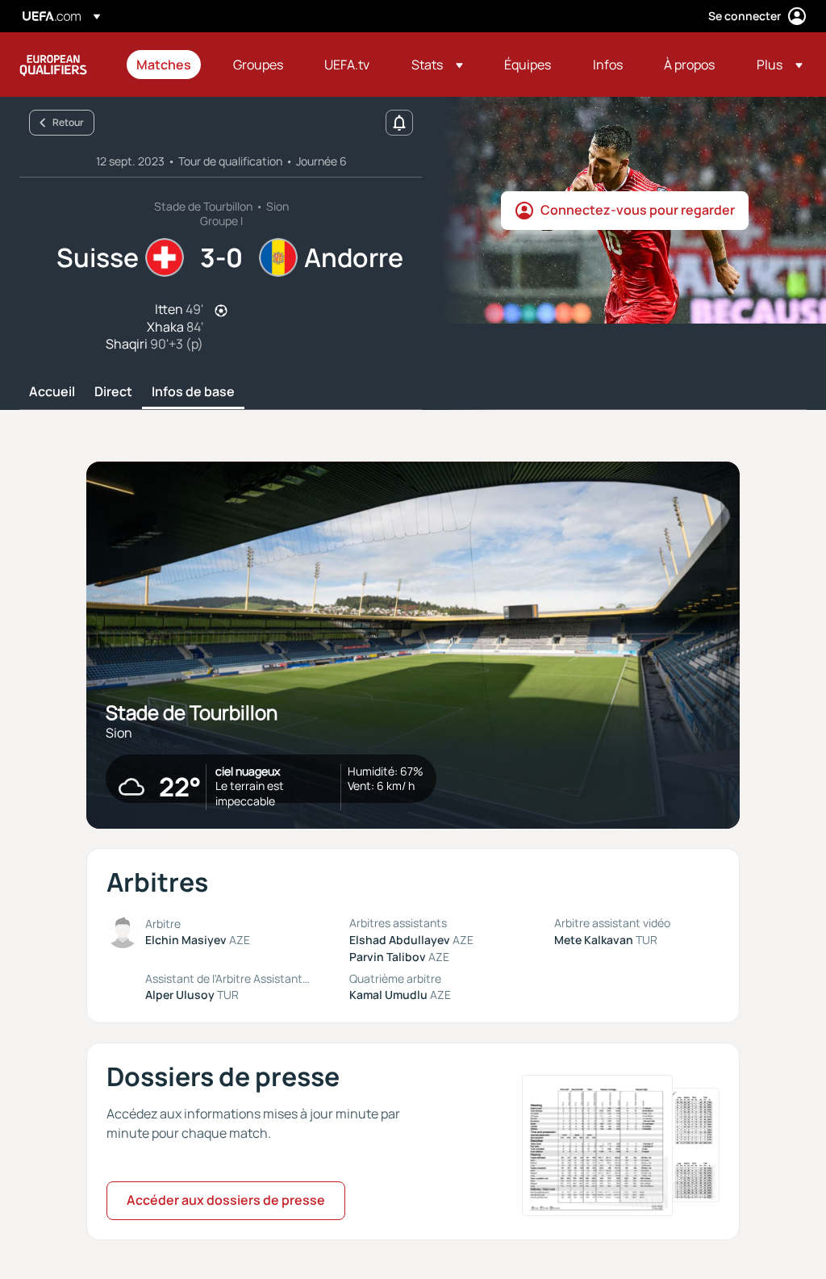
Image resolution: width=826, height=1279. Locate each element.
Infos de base (193, 392)
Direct (113, 392)
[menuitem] (164, 64)
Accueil (52, 392)
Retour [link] (68, 122)
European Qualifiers (53, 64)
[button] (437, 64)
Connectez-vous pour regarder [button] (637, 210)
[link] (164, 64)
